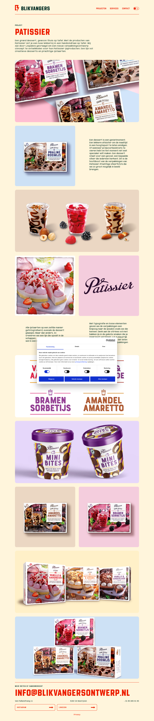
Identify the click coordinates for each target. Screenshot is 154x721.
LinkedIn (63, 707)
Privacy (77, 715)
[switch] (67, 371)
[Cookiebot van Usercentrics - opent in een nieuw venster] (107, 340)
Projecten (101, 8)
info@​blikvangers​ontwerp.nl (72, 692)
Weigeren (51, 379)
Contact (126, 8)
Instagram (21, 707)
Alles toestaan (102, 379)
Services (114, 8)
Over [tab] (103, 346)
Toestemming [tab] (50, 346)
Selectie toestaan (77, 379)
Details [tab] (77, 346)
